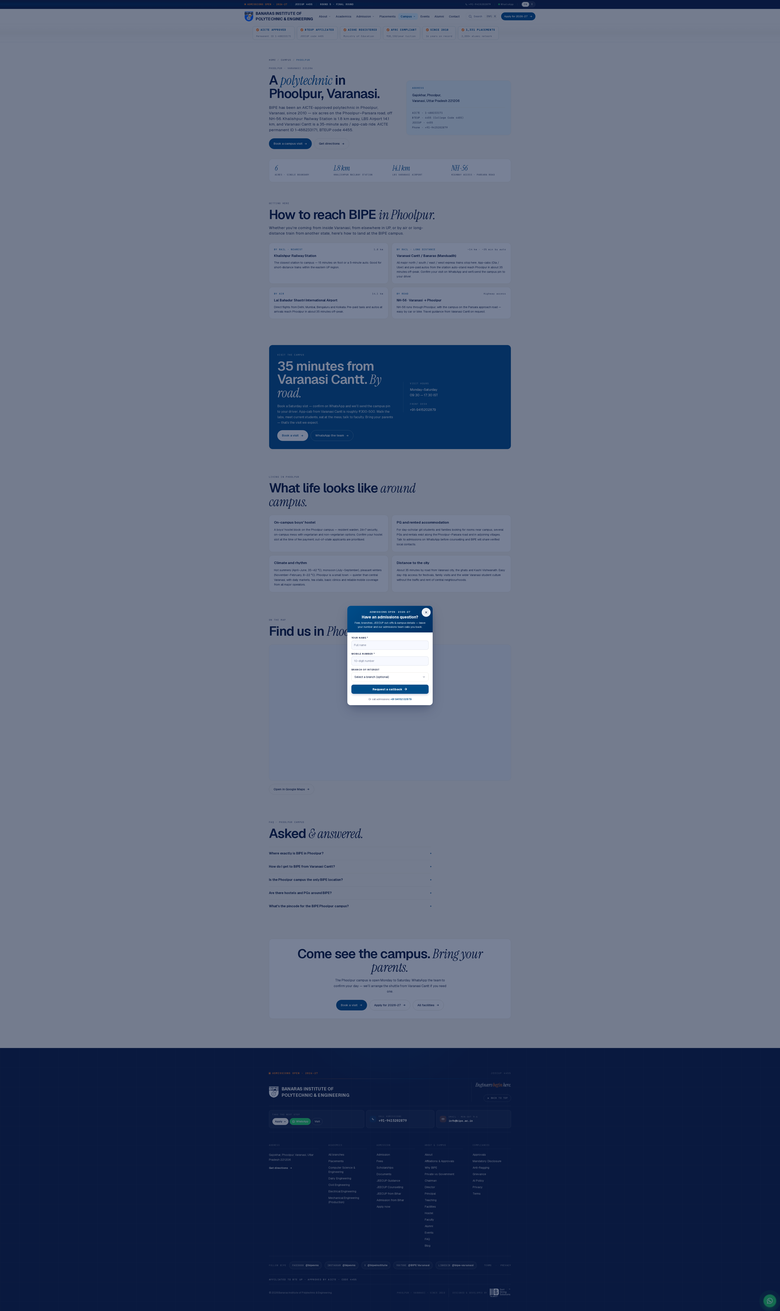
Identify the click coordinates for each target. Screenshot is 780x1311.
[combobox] (390, 676)
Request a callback (387, 689)
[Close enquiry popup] (426, 612)
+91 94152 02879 (401, 699)
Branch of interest (365, 669)
